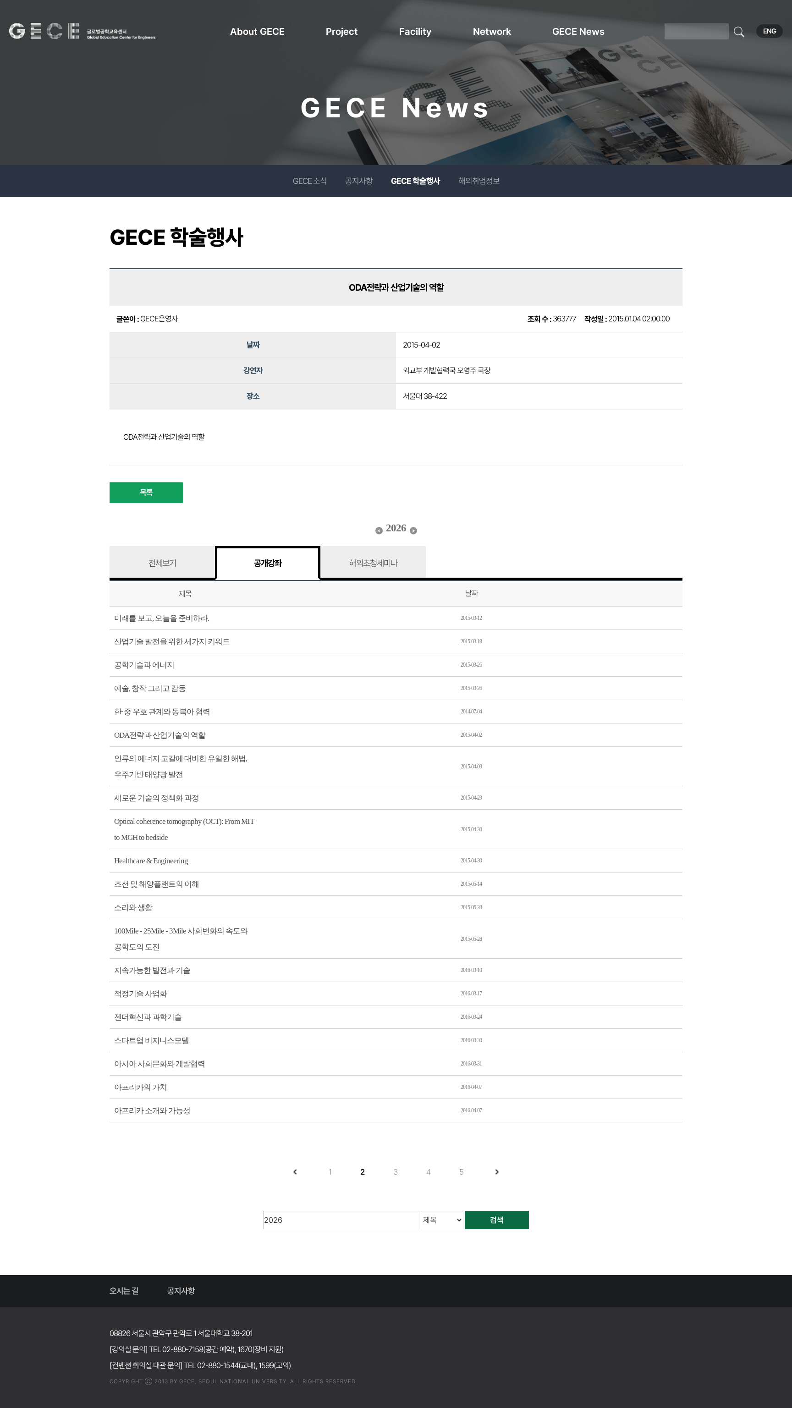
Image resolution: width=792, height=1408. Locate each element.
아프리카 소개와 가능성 (152, 1110)
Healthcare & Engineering (151, 860)
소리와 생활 (133, 907)
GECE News (578, 31)
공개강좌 (267, 563)
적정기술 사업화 (140, 993)
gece (94, 31)
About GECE (257, 31)
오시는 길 (124, 1291)
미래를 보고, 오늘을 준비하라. (161, 618)
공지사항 (359, 181)
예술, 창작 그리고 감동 (150, 688)
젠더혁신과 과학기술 (148, 1017)
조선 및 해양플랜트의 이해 (156, 884)
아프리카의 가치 (140, 1087)
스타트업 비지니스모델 (151, 1040)
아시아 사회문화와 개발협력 (159, 1064)
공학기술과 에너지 (144, 665)
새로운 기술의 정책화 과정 (156, 798)
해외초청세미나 (373, 563)
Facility (415, 31)
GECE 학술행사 (415, 181)
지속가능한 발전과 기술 (152, 970)
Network (492, 31)
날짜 (471, 593)
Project (342, 31)
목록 (146, 492)
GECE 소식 (310, 181)
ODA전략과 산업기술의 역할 (159, 735)
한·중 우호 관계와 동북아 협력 (162, 711)
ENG (769, 31)
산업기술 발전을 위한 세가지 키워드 (172, 641)
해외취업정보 (479, 181)
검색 (497, 1220)
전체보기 (162, 563)
